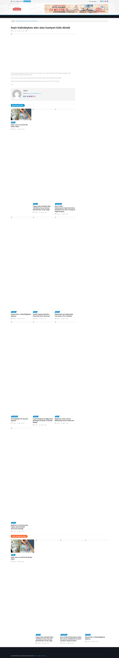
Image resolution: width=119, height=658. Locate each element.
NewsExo (37, 655)
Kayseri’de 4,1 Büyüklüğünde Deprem (21, 315)
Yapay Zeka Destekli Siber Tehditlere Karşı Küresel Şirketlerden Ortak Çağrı (42, 208)
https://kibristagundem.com (34, 93)
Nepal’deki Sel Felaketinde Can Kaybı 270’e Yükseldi (64, 315)
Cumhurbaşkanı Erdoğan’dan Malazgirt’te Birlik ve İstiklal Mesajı (43, 420)
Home (13, 21)
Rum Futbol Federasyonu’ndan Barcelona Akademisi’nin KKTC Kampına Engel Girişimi (65, 208)
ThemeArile (43, 655)
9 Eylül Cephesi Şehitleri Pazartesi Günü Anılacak (41, 315)
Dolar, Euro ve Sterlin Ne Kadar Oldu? (19, 125)
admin (14, 31)
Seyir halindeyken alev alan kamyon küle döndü (26, 21)
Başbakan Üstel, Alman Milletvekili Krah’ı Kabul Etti (64, 419)
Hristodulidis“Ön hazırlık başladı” (19, 419)
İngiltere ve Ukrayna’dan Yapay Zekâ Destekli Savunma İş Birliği (19, 527)
